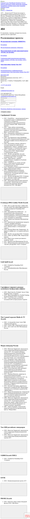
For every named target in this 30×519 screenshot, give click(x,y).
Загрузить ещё (5, 74)
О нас (7, 3)
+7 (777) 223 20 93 (6, 85)
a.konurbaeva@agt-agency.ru (8, 96)
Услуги (23, 3)
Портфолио (12, 3)
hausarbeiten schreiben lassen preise (10, 6)
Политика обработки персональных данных (13, 109)
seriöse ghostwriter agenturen (19, 4)
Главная (3, 3)
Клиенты (18, 3)
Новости (3, 4)
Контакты (9, 4)
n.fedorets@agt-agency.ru (7, 90)
